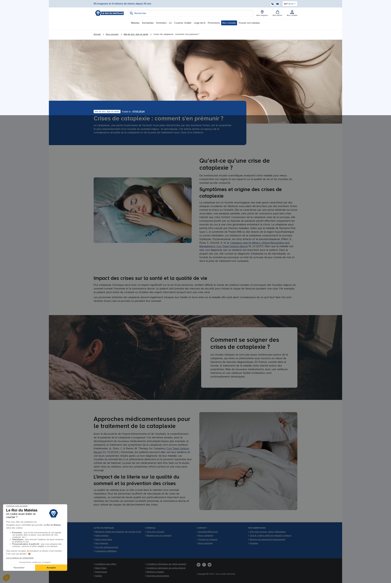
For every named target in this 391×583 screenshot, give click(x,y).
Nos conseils (112, 34)
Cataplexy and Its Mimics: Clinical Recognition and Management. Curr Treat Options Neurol (244, 244)
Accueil (97, 34)
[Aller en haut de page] (384, 576)
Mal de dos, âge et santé (136, 34)
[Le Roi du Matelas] (109, 13)
